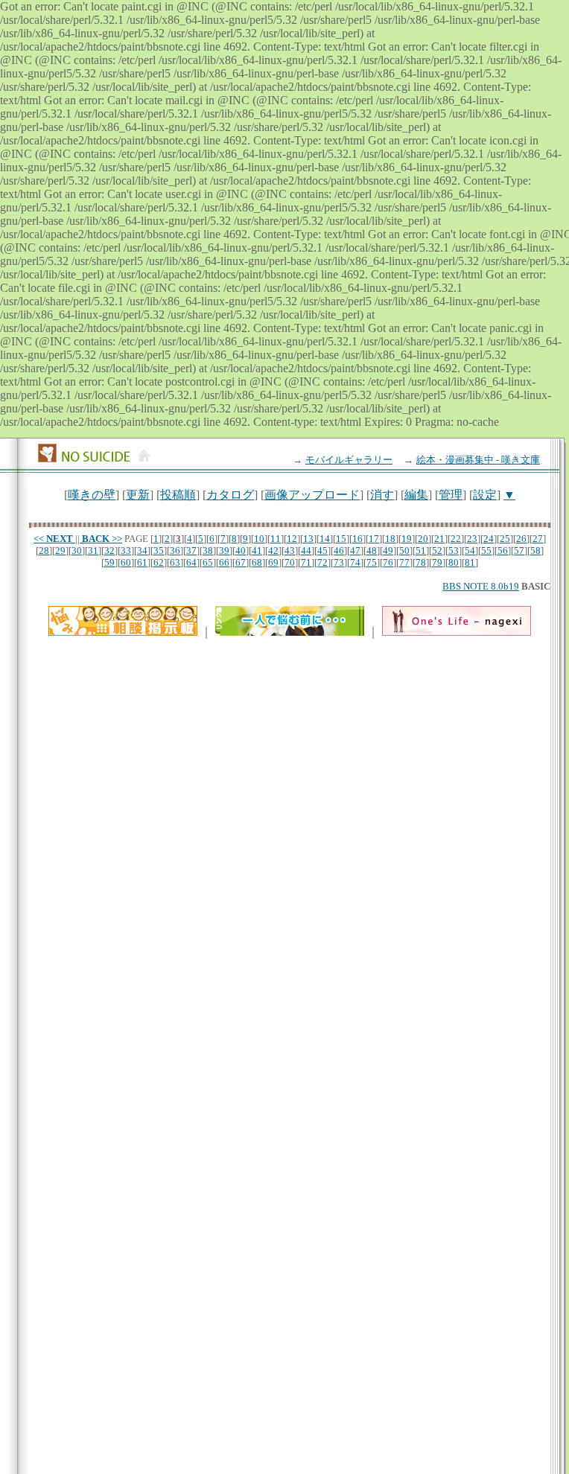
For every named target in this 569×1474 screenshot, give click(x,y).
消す (382, 494)
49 (388, 550)
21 (439, 538)
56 (503, 550)
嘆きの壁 (91, 494)
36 (175, 550)
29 (60, 550)
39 (224, 550)
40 (240, 550)
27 (538, 538)
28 (44, 550)
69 (273, 562)
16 (357, 538)
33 (126, 550)
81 (470, 562)
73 (339, 562)
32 (109, 550)
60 (126, 562)
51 (421, 550)
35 (158, 550)
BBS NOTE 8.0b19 (480, 586)
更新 (138, 494)
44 (306, 550)
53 (453, 550)
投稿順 (178, 494)
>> (102, 538)
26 (521, 538)
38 (208, 550)
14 (325, 538)
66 (224, 562)
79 (437, 562)
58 (535, 550)
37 (191, 550)
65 (208, 562)
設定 (485, 494)
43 (289, 550)
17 (374, 538)
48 (371, 550)
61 (142, 562)
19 (406, 538)
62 (158, 562)
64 (191, 562)
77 (404, 562)
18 (390, 538)
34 (142, 550)
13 (308, 538)
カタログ (230, 494)
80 (453, 562)
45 (322, 550)
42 (273, 550)
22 (456, 538)
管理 (450, 494)
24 (488, 538)
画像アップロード (312, 494)
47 (355, 550)
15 (341, 538)
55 (486, 550)
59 (109, 562)
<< (53, 538)
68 (257, 562)
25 (505, 538)
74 (355, 562)
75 (371, 562)
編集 (416, 494)
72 (322, 562)
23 (472, 538)
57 (519, 550)
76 (388, 562)
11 (275, 538)
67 (240, 562)
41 (257, 550)
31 (93, 550)
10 (259, 538)
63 (175, 562)
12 (292, 538)
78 (421, 562)
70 (289, 562)
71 (306, 562)
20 (423, 538)
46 (339, 550)
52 (437, 550)
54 (470, 550)
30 (76, 550)
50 (404, 550)
